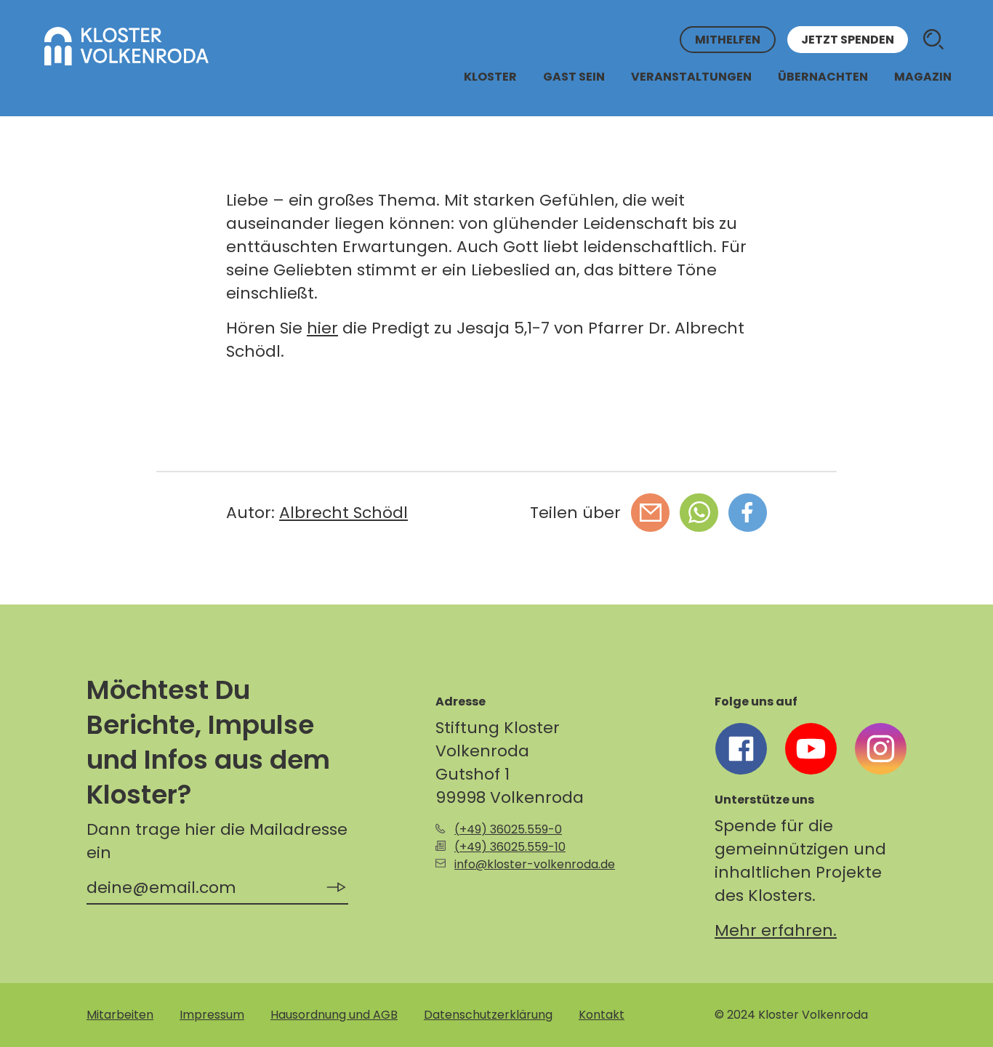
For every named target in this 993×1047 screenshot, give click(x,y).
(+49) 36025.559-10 (510, 846)
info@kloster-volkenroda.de (534, 864)
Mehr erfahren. (776, 930)
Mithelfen (727, 39)
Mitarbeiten (120, 1014)
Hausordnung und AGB (334, 1014)
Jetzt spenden (847, 39)
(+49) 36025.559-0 (508, 829)
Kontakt (601, 1014)
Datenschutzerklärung (488, 1014)
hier (322, 328)
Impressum (212, 1014)
